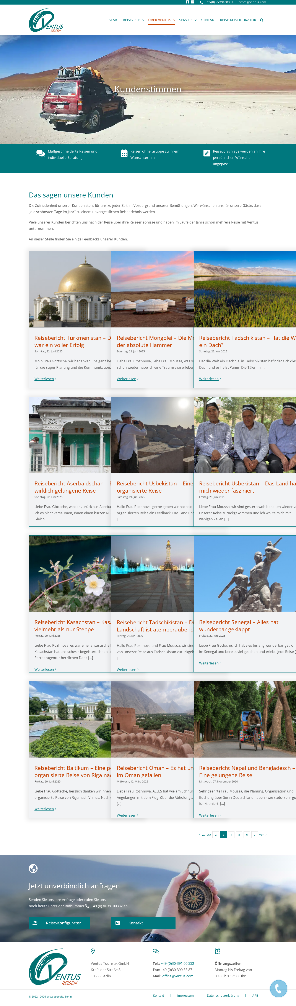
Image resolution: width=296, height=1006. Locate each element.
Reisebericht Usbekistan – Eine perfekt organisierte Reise (165, 487)
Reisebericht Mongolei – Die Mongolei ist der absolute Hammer (167, 341)
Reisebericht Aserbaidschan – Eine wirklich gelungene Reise (77, 487)
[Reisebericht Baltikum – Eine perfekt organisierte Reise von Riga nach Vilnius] (86, 719)
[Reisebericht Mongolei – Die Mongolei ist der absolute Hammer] (168, 289)
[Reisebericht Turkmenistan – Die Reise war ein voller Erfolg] (86, 289)
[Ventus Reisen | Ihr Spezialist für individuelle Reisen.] (55, 950)
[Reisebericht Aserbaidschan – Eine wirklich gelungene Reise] (86, 435)
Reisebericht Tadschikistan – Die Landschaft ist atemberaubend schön (163, 625)
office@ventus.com (252, 2)
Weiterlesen (44, 378)
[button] (261, 20)
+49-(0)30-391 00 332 (177, 963)
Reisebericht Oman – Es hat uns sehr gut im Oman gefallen (168, 771)
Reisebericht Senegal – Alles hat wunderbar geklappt (238, 625)
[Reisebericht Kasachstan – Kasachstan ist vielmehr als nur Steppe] (86, 574)
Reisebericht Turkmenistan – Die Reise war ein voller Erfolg (82, 341)
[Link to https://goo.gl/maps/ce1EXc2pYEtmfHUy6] (116, 951)
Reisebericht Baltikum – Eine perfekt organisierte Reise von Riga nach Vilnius (83, 771)
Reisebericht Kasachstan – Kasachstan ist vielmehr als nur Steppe (85, 625)
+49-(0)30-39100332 (219, 2)
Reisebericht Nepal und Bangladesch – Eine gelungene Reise (247, 771)
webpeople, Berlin (61, 996)
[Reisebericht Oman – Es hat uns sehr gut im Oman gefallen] (168, 719)
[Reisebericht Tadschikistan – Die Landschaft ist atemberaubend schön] (168, 574)
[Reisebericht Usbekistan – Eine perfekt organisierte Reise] (168, 435)
